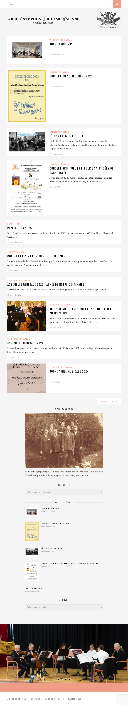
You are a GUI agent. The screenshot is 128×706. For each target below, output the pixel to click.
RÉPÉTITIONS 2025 (19, 228)
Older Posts (108, 401)
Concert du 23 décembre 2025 (71, 76)
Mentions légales (54, 699)
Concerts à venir (59, 72)
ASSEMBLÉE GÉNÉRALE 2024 (25, 343)
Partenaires (74, 699)
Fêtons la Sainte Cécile (66, 136)
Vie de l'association (60, 40)
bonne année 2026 (62, 44)
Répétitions (14, 224)
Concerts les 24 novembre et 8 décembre (37, 256)
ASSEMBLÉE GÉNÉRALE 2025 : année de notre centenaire (45, 284)
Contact (35, 699)
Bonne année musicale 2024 (69, 371)
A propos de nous (16, 699)
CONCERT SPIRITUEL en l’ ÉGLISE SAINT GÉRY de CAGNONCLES (69, 563)
